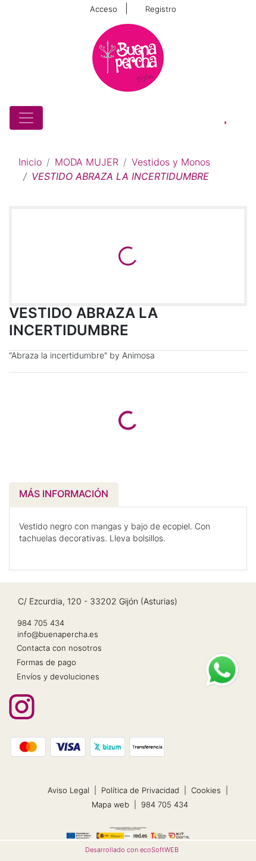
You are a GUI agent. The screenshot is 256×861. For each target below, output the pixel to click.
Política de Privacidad (140, 791)
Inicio (30, 163)
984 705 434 (40, 624)
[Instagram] (22, 707)
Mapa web (110, 805)
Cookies (206, 791)
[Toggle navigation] (26, 118)
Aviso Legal (68, 791)
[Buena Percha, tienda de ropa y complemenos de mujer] (128, 58)
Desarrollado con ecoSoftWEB (131, 850)
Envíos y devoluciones (58, 677)
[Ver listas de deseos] (225, 118)
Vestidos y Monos (171, 163)
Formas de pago (46, 663)
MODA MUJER (86, 163)
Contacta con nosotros (59, 649)
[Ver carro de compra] (241, 118)
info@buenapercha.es (57, 635)
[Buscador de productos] (209, 118)
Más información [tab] (63, 495)
